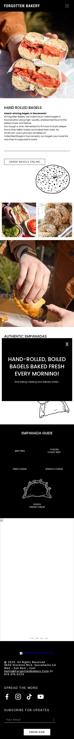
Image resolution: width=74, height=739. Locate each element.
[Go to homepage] (22, 5)
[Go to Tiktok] (29, 697)
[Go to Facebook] (7, 697)
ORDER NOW (37, 732)
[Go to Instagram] (18, 697)
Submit (53, 720)
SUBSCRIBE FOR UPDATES (26, 710)
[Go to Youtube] (41, 697)
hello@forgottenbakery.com (26, 671)
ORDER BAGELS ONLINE (24, 161)
